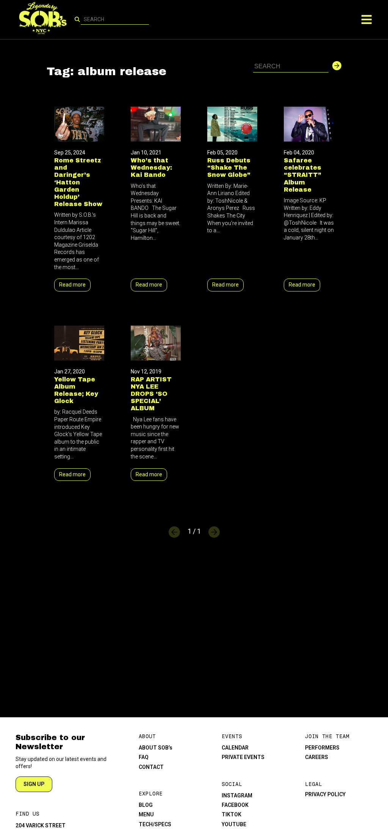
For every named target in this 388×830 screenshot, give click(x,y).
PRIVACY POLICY (325, 794)
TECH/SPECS (155, 824)
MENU (146, 814)
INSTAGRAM (237, 795)
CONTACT (151, 767)
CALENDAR (235, 748)
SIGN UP (33, 784)
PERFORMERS (322, 748)
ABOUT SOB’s (155, 748)
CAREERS (316, 757)
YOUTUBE (234, 824)
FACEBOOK (235, 805)
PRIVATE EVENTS (243, 757)
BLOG (146, 805)
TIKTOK (231, 814)
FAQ (144, 757)
